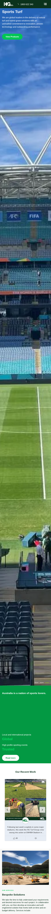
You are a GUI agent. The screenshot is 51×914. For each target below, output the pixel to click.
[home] (8, 4)
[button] (15, 838)
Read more (11, 758)
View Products (12, 37)
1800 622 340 (26, 4)
